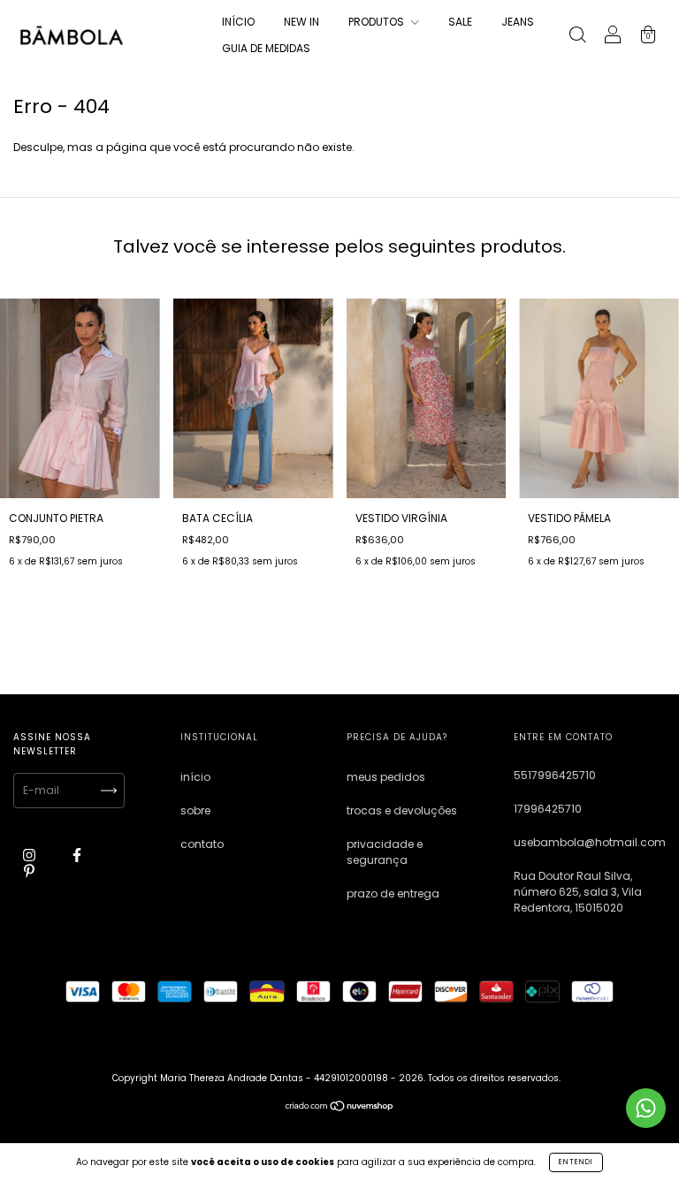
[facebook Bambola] (77, 854)
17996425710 (548, 808)
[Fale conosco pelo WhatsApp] (646, 1108)
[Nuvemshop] (340, 1108)
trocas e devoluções (402, 810)
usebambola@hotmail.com (590, 842)
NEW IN (301, 21)
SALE (460, 21)
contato (202, 844)
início (195, 776)
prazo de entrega (393, 893)
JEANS (517, 21)
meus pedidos (386, 776)
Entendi (576, 1162)
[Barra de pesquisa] (577, 36)
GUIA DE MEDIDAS (266, 48)
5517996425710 (555, 775)
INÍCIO (238, 21)
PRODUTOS (377, 21)
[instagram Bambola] (30, 854)
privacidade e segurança (385, 852)
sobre (195, 810)
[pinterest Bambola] (29, 870)
